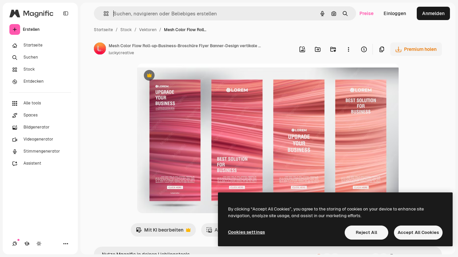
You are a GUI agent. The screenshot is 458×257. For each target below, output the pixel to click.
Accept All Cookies (418, 232)
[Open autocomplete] (103, 13)
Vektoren (148, 29)
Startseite (103, 29)
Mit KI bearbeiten (159, 232)
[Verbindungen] (14, 243)
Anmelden (433, 13)
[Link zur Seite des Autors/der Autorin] (100, 49)
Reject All (366, 232)
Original (180, 76)
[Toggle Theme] (39, 243)
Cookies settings (246, 232)
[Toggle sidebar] (65, 13)
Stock (126, 29)
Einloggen (395, 13)
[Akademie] (26, 243)
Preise (366, 13)
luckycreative (121, 53)
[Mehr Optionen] (348, 49)
